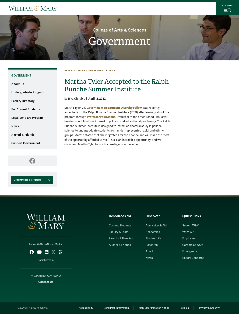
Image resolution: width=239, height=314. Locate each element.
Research (152, 245)
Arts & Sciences (74, 70)
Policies (184, 307)
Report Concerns (193, 258)
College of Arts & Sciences (119, 30)
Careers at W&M (192, 245)
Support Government (25, 143)
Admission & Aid (156, 225)
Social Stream (46, 260)
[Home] (33, 8)
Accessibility (86, 307)
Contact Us (45, 282)
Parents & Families (121, 238)
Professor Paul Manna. (101, 117)
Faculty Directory (22, 101)
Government (120, 41)
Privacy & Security (209, 307)
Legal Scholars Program (27, 118)
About (149, 251)
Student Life (153, 238)
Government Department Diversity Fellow (114, 108)
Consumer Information (116, 307)
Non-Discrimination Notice (154, 307)
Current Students (120, 225)
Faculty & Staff (118, 232)
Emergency (189, 251)
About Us (17, 84)
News (111, 70)
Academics (153, 232)
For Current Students (25, 109)
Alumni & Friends (22, 135)
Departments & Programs (28, 179)
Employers (189, 238)
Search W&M (190, 225)
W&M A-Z (188, 232)
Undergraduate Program (27, 92)
